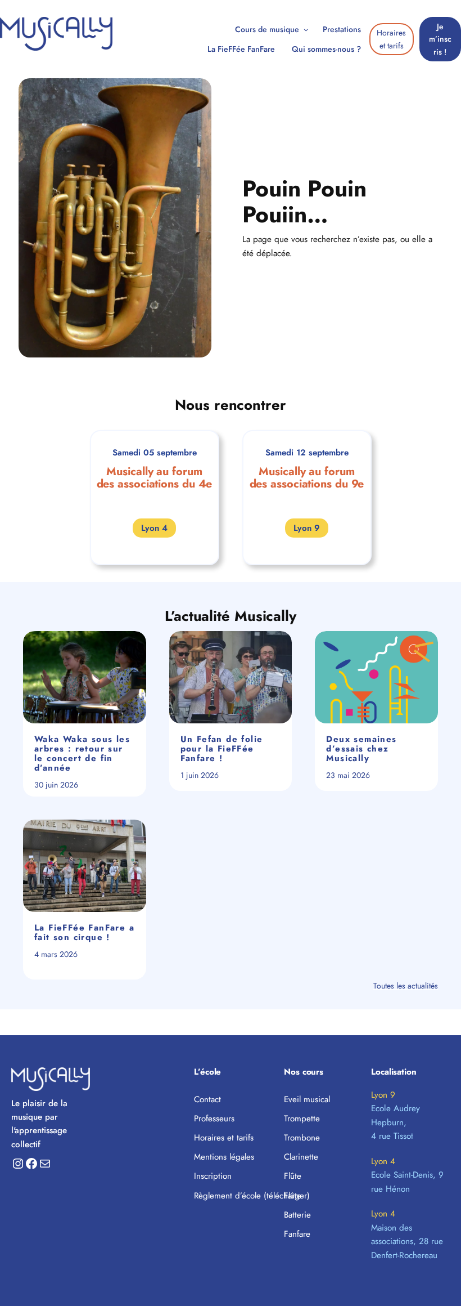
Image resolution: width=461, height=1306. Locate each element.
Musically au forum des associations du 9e (307, 477)
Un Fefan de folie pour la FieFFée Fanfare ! (221, 749)
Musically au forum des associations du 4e (155, 477)
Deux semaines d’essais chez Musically (361, 749)
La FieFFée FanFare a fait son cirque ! (84, 932)
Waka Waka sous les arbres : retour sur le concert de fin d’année (82, 754)
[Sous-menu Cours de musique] (306, 29)
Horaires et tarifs (391, 39)
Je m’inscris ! (440, 39)
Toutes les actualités (405, 985)
